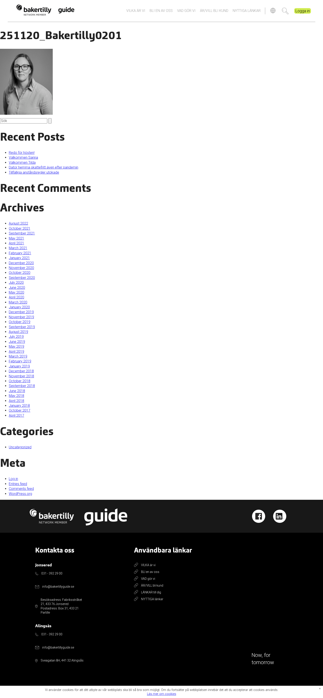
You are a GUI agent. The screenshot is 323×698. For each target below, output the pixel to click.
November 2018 (21, 376)
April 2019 (16, 351)
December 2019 (21, 312)
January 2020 (19, 307)
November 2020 (21, 268)
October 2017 (19, 410)
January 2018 (19, 406)
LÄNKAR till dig (151, 592)
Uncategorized (20, 447)
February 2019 (20, 361)
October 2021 (19, 228)
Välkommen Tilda (22, 162)
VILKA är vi (135, 11)
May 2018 (16, 396)
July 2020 (16, 282)
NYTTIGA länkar (247, 11)
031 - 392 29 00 (51, 573)
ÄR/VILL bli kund (214, 11)
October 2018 (19, 381)
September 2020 (22, 278)
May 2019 (16, 346)
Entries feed (18, 484)
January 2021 (19, 258)
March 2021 (18, 248)
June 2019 (17, 342)
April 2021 (16, 243)
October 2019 (19, 322)
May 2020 (16, 292)
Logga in (302, 11)
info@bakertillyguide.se (58, 586)
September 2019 (22, 327)
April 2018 (16, 401)
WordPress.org (20, 494)
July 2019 (16, 336)
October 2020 (19, 273)
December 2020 (21, 263)
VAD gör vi (186, 11)
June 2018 (17, 391)
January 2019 (19, 366)
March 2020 (18, 302)
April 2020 (16, 297)
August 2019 (18, 332)
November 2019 (21, 317)
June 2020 (17, 287)
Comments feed (21, 489)
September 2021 (22, 233)
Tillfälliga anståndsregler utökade (34, 172)
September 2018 (22, 386)
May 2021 (16, 238)
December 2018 (21, 371)
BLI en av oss (161, 11)
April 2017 (16, 415)
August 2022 (18, 223)
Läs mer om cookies (161, 694)
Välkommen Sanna (23, 157)
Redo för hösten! (21, 153)
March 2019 (18, 356)
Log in (13, 479)
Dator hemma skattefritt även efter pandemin (43, 167)
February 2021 (20, 253)
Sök (285, 11)
